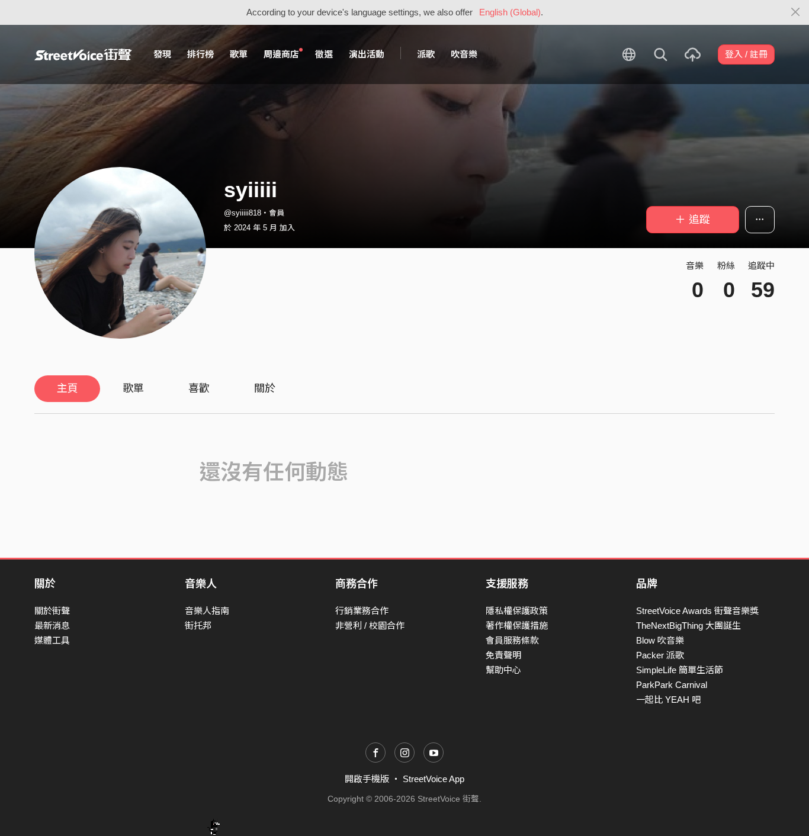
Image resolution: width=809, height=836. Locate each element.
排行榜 (200, 54)
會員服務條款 (512, 640)
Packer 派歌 (660, 655)
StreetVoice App (433, 779)
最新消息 (52, 625)
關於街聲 (52, 611)
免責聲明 (503, 655)
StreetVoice (83, 54)
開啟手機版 (367, 779)
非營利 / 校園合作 (369, 625)
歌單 (239, 54)
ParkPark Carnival (671, 685)
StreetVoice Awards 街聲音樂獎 (697, 611)
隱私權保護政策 (517, 611)
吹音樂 (464, 54)
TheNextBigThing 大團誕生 (688, 625)
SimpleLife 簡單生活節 (679, 670)
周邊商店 (281, 54)
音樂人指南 (207, 611)
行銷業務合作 (362, 611)
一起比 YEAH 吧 (668, 699)
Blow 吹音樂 (660, 640)
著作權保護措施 (517, 625)
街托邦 (198, 625)
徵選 (324, 54)
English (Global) (510, 12)
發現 (162, 54)
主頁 (67, 388)
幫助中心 (503, 670)
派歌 (426, 54)
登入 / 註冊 (746, 54)
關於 (264, 388)
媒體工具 (52, 640)
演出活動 (366, 54)
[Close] (795, 12)
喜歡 (199, 388)
